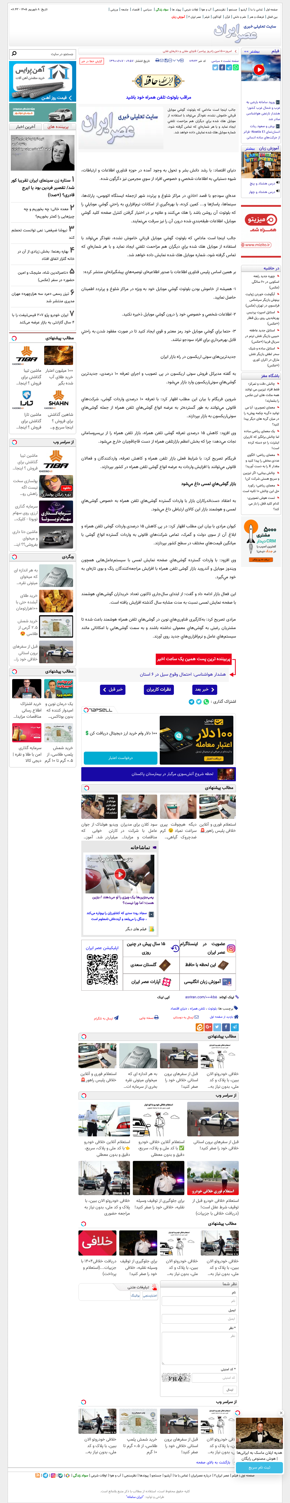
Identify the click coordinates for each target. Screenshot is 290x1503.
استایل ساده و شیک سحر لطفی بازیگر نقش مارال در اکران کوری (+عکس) (264, 357)
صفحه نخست (231, 61)
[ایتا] (200, 1027)
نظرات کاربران (159, 689)
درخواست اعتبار (120, 758)
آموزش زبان (178, 17)
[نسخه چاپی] (157, 60)
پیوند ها (176, 10)
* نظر (232, 1328)
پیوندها (144, 1475)
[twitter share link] (215, 67)
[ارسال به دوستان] (161, 60)
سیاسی (147, 10)
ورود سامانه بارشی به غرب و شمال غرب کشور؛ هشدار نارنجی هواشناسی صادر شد (263, 111)
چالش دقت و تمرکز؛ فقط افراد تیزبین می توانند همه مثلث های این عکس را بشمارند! (262, 392)
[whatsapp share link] (236, 67)
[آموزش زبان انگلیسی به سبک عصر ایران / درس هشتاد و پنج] (261, 165)
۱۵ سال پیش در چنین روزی (146, 948)
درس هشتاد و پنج (263, 183)
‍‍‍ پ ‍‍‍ (177, 60)
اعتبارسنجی (150, 1295)
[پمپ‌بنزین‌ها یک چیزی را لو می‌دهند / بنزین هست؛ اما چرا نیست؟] (120, 874)
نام (234, 1292)
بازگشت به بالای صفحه (213, 1462)
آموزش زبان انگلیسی (202, 982)
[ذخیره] (166, 60)
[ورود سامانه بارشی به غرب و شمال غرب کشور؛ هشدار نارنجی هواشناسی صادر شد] (261, 68)
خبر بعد (201, 689)
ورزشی (114, 10)
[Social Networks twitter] (199, 702)
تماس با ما (256, 10)
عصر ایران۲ (221, 1475)
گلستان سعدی (143, 965)
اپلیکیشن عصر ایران (102, 948)
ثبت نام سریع (259, 1468)
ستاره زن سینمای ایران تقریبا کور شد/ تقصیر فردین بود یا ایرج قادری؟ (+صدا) (42, 187)
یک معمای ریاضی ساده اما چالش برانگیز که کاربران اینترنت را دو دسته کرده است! (261, 440)
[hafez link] (158, 81)
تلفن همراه (197, 1008)
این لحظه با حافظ (200, 965)
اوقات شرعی (191, 10)
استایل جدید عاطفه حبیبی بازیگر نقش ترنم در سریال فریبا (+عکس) (262, 336)
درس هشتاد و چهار (262, 192)
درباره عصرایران (201, 1475)
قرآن (227, 17)
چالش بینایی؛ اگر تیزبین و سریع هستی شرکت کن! (261, 476)
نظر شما (230, 1284)
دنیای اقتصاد (178, 1008)
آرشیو (244, 10)
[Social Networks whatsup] (206, 702)
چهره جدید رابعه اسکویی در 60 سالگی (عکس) (265, 282)
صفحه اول (272, 10)
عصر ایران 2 (194, 17)
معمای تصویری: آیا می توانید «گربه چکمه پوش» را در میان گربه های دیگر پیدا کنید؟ (261, 416)
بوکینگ (135, 1295)
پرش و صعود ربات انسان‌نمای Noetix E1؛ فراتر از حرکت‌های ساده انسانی (262, 132)
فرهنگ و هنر (257, 17)
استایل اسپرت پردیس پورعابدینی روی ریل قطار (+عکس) (263, 318)
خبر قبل (116, 689)
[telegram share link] (229, 67)
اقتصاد (135, 10)
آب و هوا (206, 10)
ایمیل (232, 1310)
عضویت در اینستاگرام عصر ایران (202, 948)
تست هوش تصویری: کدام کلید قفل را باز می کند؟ (263, 503)
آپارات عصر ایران (146, 982)
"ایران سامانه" (135, 1497)
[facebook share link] (222, 67)
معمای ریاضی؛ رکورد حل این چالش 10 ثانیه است (261, 488)
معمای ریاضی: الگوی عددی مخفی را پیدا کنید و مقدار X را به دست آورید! (262, 461)
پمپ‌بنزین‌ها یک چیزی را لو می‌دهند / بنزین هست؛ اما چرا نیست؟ (123, 900)
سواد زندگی (162, 10)
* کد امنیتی (228, 1369)
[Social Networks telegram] (192, 702)
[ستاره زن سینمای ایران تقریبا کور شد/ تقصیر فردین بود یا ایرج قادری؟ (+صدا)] (42, 153)
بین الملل (272, 17)
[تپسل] (86, 710)
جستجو (233, 10)
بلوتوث (212, 1008)
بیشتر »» (252, 51)
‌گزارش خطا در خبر (91, 61)
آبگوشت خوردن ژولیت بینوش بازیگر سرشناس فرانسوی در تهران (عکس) (262, 300)
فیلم (206, 17)
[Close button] (281, 1413)
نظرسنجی (220, 10)
